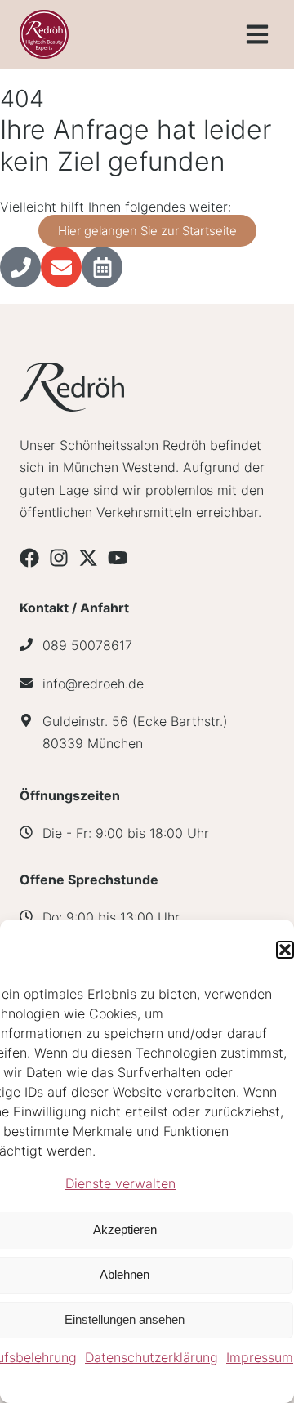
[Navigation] (257, 34)
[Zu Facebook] (29, 558)
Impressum (259, 1357)
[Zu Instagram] (59, 558)
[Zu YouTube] (117, 558)
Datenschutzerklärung (151, 1357)
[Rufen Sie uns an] (20, 267)
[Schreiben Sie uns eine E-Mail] (61, 267)
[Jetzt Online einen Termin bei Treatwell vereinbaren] (102, 267)
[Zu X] (88, 558)
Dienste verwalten (120, 1183)
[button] (285, 950)
